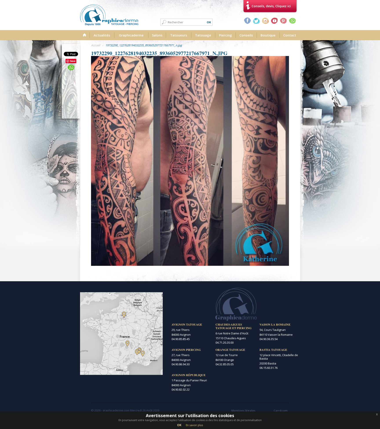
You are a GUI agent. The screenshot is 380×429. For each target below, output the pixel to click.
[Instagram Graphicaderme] (265, 21)
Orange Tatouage (230, 350)
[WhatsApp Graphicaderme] (292, 21)
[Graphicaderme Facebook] (247, 21)
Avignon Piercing (186, 350)
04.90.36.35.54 (268, 339)
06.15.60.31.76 (268, 368)
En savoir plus (194, 425)
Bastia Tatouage (273, 350)
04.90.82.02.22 (181, 389)
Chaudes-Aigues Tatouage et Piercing (234, 326)
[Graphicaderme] (109, 15)
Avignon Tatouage (187, 324)
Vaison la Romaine (274, 324)
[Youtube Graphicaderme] (274, 21)
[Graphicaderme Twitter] (256, 21)
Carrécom (280, 411)
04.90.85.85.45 (181, 339)
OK (179, 425)
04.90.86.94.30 (181, 364)
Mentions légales (243, 411)
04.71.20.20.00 (225, 342)
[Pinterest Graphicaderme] (283, 21)
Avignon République (189, 375)
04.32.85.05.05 (225, 364)
